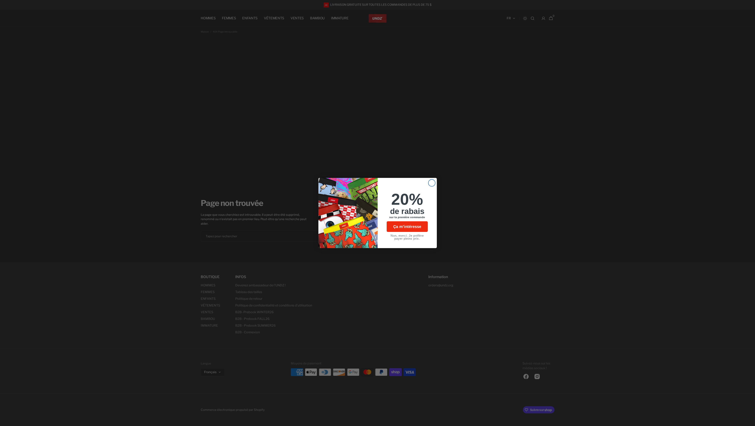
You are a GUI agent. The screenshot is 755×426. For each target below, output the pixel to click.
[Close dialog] (431, 182)
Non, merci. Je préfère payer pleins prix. (407, 237)
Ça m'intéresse (407, 226)
